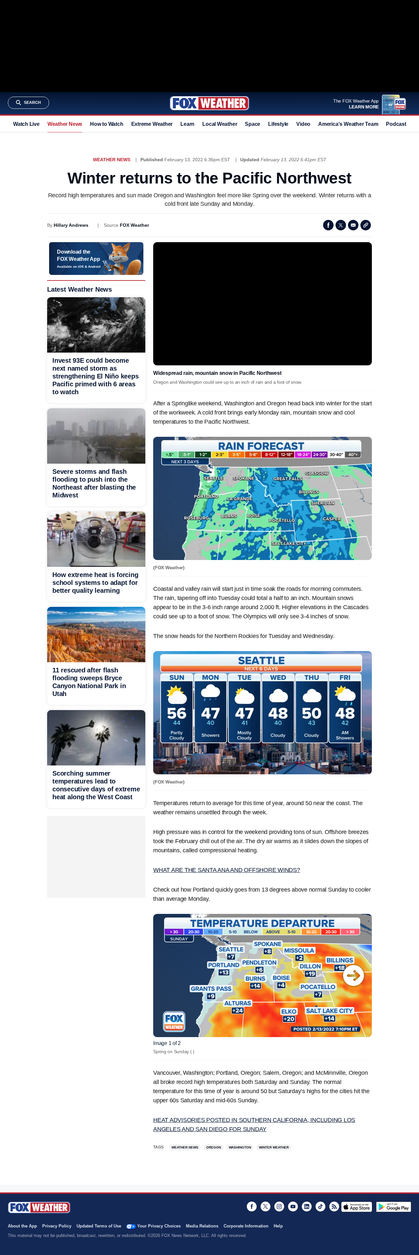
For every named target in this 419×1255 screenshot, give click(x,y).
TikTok (320, 1206)
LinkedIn (307, 1206)
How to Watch (106, 124)
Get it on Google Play (393, 1207)
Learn (187, 124)
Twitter (341, 225)
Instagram (279, 1206)
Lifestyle (278, 124)
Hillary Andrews (71, 225)
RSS (334, 1206)
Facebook (328, 225)
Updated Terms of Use (99, 1226)
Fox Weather (209, 103)
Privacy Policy (56, 1226)
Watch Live (26, 124)
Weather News (64, 124)
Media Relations (202, 1226)
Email (353, 225)
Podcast (396, 124)
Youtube (293, 1206)
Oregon (213, 1147)
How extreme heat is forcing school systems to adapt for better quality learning (95, 582)
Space (252, 124)
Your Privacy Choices (159, 1226)
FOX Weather (134, 225)
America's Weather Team (348, 124)
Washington (240, 1147)
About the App (22, 1226)
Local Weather (219, 124)
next (353, 975)
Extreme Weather (152, 124)
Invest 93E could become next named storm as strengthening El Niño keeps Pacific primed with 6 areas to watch (95, 376)
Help (278, 1226)
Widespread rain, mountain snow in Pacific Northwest (217, 373)
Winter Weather (274, 1147)
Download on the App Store (356, 1207)
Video (303, 124)
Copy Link (365, 225)
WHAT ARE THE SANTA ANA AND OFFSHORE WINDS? (226, 870)
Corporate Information (246, 1226)
